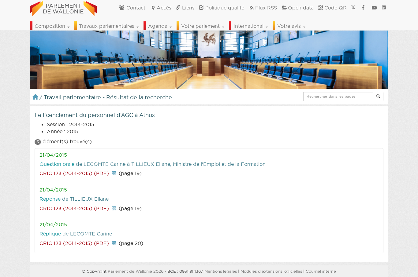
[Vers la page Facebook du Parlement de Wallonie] (363, 7)
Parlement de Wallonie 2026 (135, 271)
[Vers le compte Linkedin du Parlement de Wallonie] (384, 7)
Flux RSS (266, 8)
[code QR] (113, 173)
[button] (378, 96)
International (249, 26)
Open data (301, 8)
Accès (164, 8)
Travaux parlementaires (107, 26)
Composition (51, 26)
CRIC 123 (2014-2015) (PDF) (74, 173)
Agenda (158, 26)
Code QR (335, 8)
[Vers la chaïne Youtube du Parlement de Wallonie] (374, 7)
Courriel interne (321, 271)
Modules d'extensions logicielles (271, 271)
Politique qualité (224, 8)
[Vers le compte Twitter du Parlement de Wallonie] (353, 7)
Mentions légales (220, 271)
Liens (188, 8)
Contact (135, 8)
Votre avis (289, 26)
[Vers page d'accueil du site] (63, 7)
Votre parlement (201, 26)
